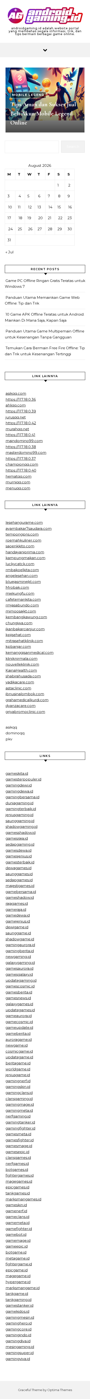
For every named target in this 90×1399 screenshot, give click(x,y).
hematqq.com (18, 476)
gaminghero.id (19, 1323)
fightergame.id (19, 1264)
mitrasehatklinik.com (24, 640)
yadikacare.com (20, 682)
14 (50, 207)
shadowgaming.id (21, 826)
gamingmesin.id (20, 1317)
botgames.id (17, 1169)
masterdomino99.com (26, 452)
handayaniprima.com (25, 552)
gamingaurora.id (20, 945)
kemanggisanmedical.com (30, 652)
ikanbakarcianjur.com (25, 629)
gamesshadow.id (21, 832)
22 (60, 218)
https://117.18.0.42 (21, 423)
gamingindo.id (18, 1335)
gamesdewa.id (18, 850)
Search (73, 146)
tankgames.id (18, 1193)
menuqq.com (18, 488)
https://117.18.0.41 (20, 434)
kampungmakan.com (25, 558)
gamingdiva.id (18, 1341)
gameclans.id (17, 1216)
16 (70, 207)
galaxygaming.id (20, 962)
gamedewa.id (18, 915)
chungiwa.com (19, 623)
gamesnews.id (18, 998)
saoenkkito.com (20, 546)
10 (10, 207)
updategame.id (19, 1057)
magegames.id (19, 1181)
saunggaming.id (20, 820)
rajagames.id (17, 903)
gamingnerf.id (18, 1081)
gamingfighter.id (20, 1128)
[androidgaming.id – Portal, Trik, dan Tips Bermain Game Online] (45, 16)
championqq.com (22, 464)
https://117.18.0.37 (21, 458)
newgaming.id (18, 956)
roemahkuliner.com (23, 540)
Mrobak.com (17, 587)
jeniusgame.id (18, 1075)
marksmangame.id (23, 1288)
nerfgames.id (17, 1163)
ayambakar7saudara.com (29, 528)
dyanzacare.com (21, 705)
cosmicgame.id (19, 1051)
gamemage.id (18, 1240)
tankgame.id (17, 1293)
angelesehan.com (22, 575)
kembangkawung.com (26, 617)
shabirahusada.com (23, 676)
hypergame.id (18, 1282)
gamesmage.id (19, 1145)
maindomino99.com (24, 440)
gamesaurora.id (19, 968)
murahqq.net (17, 429)
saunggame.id (18, 933)
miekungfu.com (20, 593)
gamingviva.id (18, 1358)
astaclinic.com (18, 688)
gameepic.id (17, 1246)
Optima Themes (59, 1390)
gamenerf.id (16, 1211)
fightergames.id (20, 1175)
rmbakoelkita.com (22, 570)
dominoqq (15, 733)
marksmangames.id (23, 1199)
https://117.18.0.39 (21, 411)
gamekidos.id (17, 1311)
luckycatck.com (20, 564)
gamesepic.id (17, 1151)
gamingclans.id (19, 1092)
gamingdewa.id (19, 791)
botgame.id (16, 1252)
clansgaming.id (19, 1098)
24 (10, 229)
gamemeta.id (18, 1222)
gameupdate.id (19, 1027)
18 (20, 218)
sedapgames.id (19, 880)
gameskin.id (16, 1205)
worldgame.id (18, 1069)
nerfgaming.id (18, 1116)
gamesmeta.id (18, 1134)
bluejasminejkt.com (23, 581)
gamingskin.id (18, 1086)
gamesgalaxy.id (19, 974)
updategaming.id (21, 980)
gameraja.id (16, 909)
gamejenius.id (18, 921)
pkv (9, 739)
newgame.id (17, 1045)
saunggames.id (19, 874)
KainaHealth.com (21, 670)
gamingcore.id (18, 1329)
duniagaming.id (19, 803)
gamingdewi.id (19, 785)
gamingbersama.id (22, 797)
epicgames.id (17, 1187)
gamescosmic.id (20, 986)
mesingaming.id (20, 1346)
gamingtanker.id (20, 1122)
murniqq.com (18, 482)
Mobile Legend (28, 95)
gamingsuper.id (20, 1352)
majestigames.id (20, 885)
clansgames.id (18, 1157)
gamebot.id (16, 1234)
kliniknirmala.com (21, 658)
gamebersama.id (21, 891)
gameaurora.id (19, 1015)
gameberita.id (18, 1033)
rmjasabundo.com (22, 605)
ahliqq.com (16, 405)
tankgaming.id (18, 1299)
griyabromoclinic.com (25, 711)
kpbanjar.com (18, 646)
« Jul (9, 252)
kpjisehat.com (18, 634)
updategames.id (20, 1010)
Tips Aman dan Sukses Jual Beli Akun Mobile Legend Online (43, 113)
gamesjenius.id (19, 856)
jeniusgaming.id (19, 814)
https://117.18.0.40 (21, 470)
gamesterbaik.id (20, 862)
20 (40, 218)
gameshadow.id (20, 897)
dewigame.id (17, 927)
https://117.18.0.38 (21, 446)
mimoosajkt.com (21, 611)
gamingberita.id (20, 951)
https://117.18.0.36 (21, 399)
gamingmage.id (20, 1104)
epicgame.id (17, 1270)
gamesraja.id (17, 838)
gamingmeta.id (19, 1110)
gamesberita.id (19, 992)
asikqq (11, 727)
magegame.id (18, 1276)
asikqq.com (16, 393)
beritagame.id (18, 1063)
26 (30, 229)
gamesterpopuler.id (23, 779)
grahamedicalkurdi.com (27, 700)
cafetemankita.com (23, 599)
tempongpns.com (22, 534)
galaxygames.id (19, 1004)
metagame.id (18, 1258)
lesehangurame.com (24, 522)
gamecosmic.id (19, 1021)
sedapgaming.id (20, 844)
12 (30, 207)
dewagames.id (18, 868)
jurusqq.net (16, 417)
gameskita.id (17, 773)
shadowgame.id (20, 939)
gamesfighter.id (20, 1140)
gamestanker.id (19, 1305)
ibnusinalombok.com (25, 694)
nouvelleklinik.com (22, 664)
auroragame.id (19, 1039)
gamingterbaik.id (21, 808)
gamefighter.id (19, 1228)
